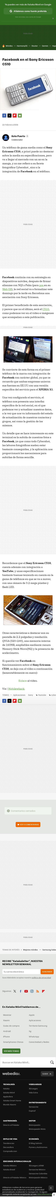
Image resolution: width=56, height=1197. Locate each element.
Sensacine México (37, 1169)
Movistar (7, 1014)
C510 (46, 309)
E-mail (20, 116)
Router (35, 45)
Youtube (42, 694)
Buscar (52, 1062)
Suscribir (47, 971)
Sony (30, 694)
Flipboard (15, 116)
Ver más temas (11, 1051)
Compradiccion (10, 1151)
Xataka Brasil (9, 1169)
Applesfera (8, 1096)
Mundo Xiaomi (9, 1104)
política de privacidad (41, 977)
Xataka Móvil (9, 1092)
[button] (20, 136)
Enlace (23, 680)
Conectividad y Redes (39, 1041)
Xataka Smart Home (12, 1100)
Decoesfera (8, 1147)
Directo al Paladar (11, 1125)
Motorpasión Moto (37, 1129)
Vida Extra (33, 1092)
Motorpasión (34, 1125)
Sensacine (33, 1106)
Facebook (4, 116)
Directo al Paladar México (14, 1177)
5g (30, 1031)
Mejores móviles (30, 949)
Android (7, 1031)
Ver (29, 824)
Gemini (45, 45)
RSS (37, 990)
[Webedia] (11, 1075)
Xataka (6, 1088)
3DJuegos (33, 1088)
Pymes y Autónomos (38, 1147)
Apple (31, 1014)
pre (41, 285)
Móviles (9, 45)
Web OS (7, 289)
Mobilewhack (16, 688)
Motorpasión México (38, 1177)
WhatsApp (34, 1036)
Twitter (9, 116)
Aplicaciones (19, 694)
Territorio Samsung (38, 1025)
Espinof (32, 1110)
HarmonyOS (22, 45)
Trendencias (8, 1143)
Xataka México (10, 1165)
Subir (45, 1073)
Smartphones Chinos (13, 1041)
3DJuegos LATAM (36, 1165)
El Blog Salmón (35, 1143)
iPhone (6, 1036)
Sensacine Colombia (38, 1173)
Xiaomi (6, 1020)
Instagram (32, 990)
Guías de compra (11, 1025)
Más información (44, 1194)
